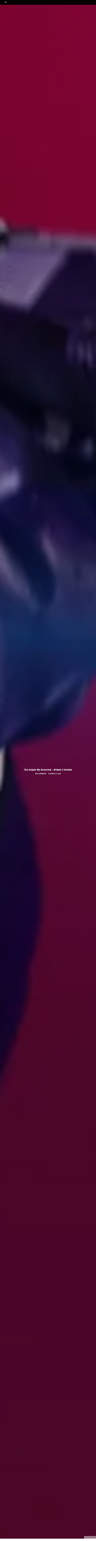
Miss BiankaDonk (40, 774)
